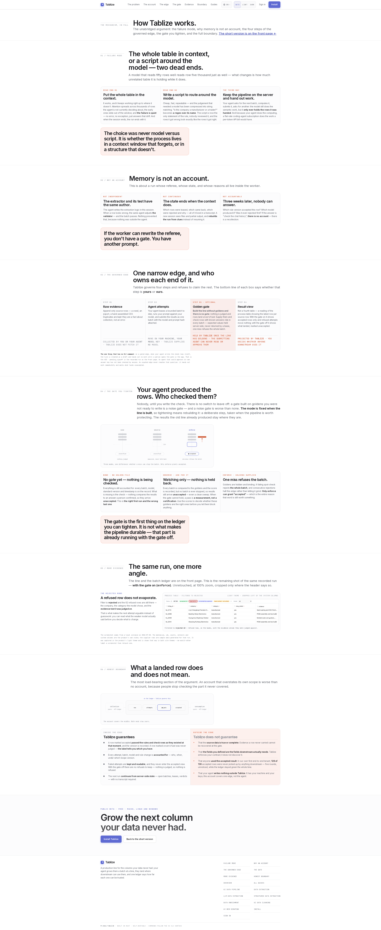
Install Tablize (111, 839)
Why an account (261, 863)
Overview (228, 883)
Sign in (262, 4)
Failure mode (230, 863)
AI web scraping (231, 909)
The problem (134, 4)
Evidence (189, 4)
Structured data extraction (267, 896)
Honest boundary (261, 876)
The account (149, 4)
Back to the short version (140, 839)
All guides (259, 883)
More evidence (230, 876)
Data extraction (261, 889)
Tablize (109, 4)
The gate (176, 4)
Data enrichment (231, 903)
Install (274, 4)
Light (244, 5)
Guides (214, 4)
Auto (237, 5)
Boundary (202, 4)
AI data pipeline (232, 889)
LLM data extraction (233, 896)
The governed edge (232, 870)
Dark (252, 5)
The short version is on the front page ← (247, 33)
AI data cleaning (262, 903)
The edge (164, 4)
